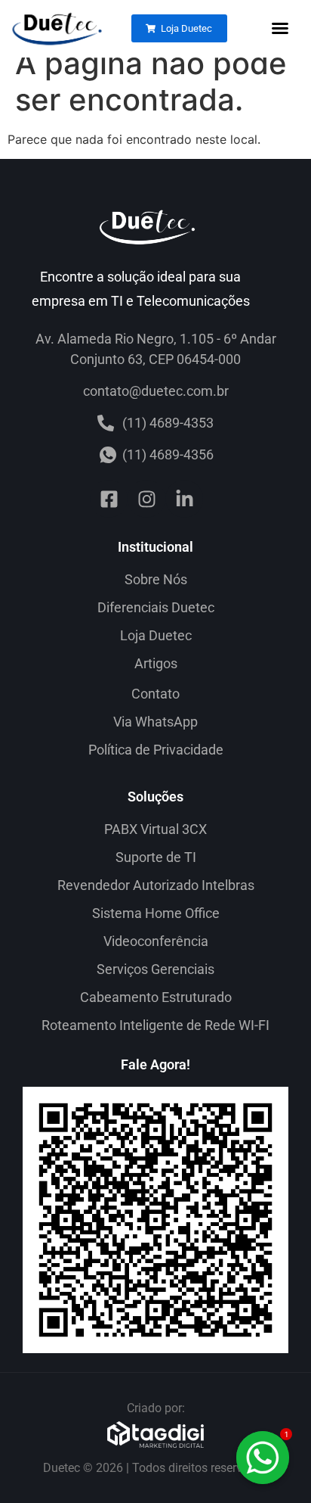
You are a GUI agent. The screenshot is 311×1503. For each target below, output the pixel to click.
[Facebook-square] (109, 499)
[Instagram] (146, 499)
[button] (280, 28)
